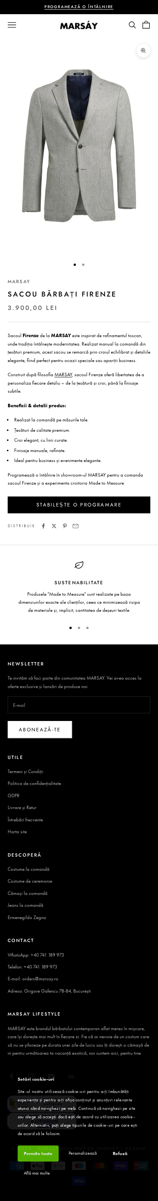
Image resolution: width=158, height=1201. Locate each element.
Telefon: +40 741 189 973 (32, 967)
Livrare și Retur (22, 807)
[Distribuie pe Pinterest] (65, 526)
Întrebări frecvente (25, 820)
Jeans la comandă (25, 905)
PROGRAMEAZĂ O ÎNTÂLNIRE (79, 7)
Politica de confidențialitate (34, 783)
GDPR (14, 795)
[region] (79, 587)
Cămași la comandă (28, 893)
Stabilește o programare (79, 504)
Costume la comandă (28, 869)
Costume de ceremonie (30, 881)
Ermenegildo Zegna (27, 917)
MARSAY (19, 281)
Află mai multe (37, 1173)
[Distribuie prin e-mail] (75, 526)
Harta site (17, 831)
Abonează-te (40, 729)
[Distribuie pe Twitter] (54, 526)
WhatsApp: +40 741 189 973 (36, 955)
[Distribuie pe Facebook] (43, 526)
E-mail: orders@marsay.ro (33, 978)
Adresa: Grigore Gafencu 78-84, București (49, 991)
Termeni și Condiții (25, 771)
